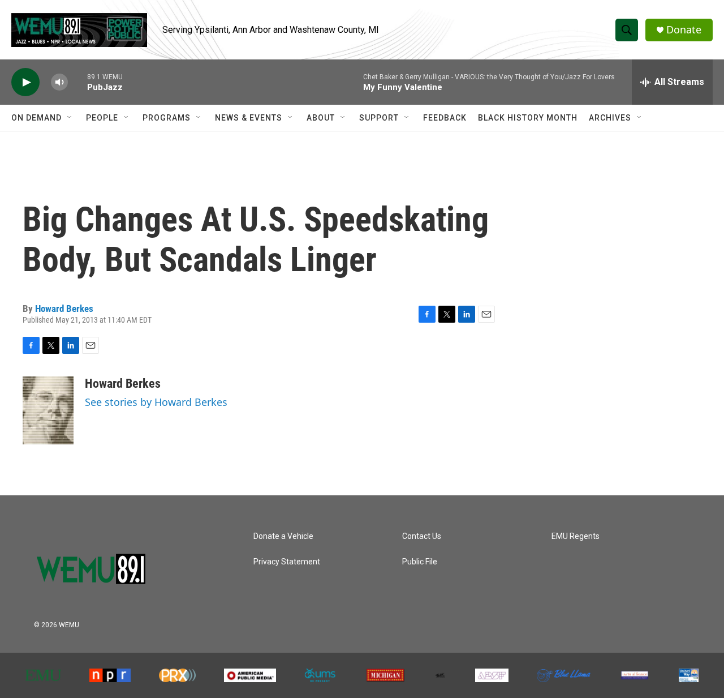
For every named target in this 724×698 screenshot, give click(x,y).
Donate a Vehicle (283, 536)
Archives (610, 117)
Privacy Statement (286, 562)
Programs (167, 117)
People (102, 117)
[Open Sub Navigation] (70, 117)
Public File (419, 562)
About (321, 117)
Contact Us (421, 536)
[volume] (59, 82)
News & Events (248, 117)
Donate (683, 30)
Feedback (445, 117)
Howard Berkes (64, 308)
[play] (25, 82)
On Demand (36, 117)
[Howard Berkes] (48, 410)
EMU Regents (575, 536)
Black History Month (528, 117)
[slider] (77, 82)
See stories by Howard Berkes (156, 402)
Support (379, 117)
